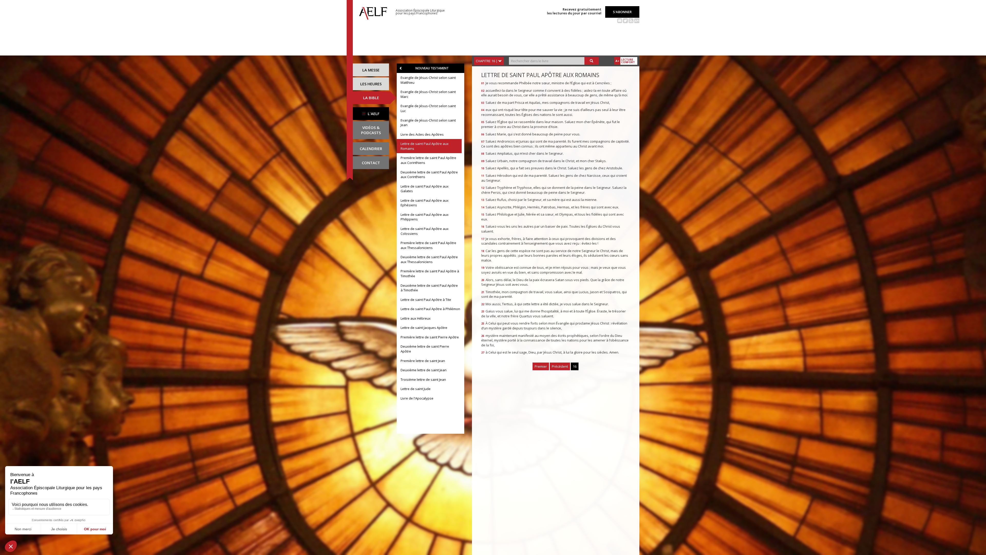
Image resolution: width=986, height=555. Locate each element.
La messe (371, 69)
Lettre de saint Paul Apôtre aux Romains (425, 146)
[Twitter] (625, 20)
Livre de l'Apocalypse (417, 398)
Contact (371, 162)
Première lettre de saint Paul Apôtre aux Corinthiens (428, 160)
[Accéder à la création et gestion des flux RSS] (631, 20)
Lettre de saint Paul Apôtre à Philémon (430, 309)
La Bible (371, 97)
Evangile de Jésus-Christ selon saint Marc (428, 94)
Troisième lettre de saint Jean (423, 379)
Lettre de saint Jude (416, 388)
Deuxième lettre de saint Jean (424, 370)
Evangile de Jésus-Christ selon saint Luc (428, 108)
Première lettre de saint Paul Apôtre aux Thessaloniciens (428, 245)
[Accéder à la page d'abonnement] (619, 20)
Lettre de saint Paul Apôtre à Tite (426, 299)
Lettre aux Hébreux (416, 318)
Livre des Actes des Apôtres (422, 134)
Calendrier (371, 148)
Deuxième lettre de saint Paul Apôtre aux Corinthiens (429, 174)
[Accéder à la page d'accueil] (373, 12)
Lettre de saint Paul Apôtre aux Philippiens (425, 217)
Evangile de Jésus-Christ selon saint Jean (428, 122)
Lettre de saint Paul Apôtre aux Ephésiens (425, 203)
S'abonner (622, 12)
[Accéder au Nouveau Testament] (400, 68)
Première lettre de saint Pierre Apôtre (430, 337)
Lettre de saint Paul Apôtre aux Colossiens (425, 231)
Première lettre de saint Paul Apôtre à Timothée (430, 273)
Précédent (560, 366)
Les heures (371, 83)
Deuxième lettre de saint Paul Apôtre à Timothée (429, 288)
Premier (541, 366)
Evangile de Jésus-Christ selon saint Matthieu (428, 80)
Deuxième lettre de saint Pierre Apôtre (425, 349)
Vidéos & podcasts (371, 130)
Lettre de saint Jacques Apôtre (424, 327)
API (637, 21)
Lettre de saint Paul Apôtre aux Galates (425, 188)
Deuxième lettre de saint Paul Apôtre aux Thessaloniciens (429, 259)
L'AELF (373, 113)
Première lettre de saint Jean (423, 360)
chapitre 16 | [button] (487, 61)
